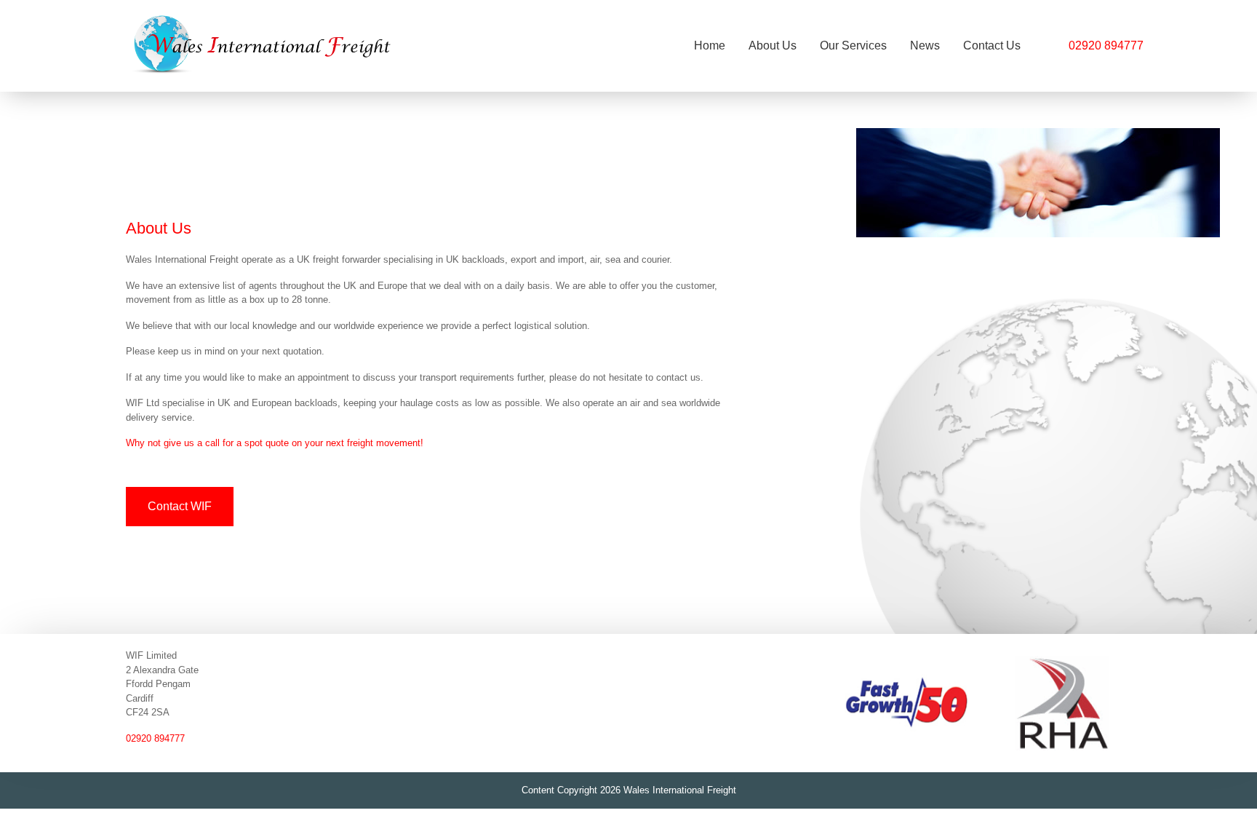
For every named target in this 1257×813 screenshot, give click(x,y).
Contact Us (992, 45)
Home (709, 45)
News (925, 45)
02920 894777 (1106, 45)
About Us (773, 45)
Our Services (853, 45)
